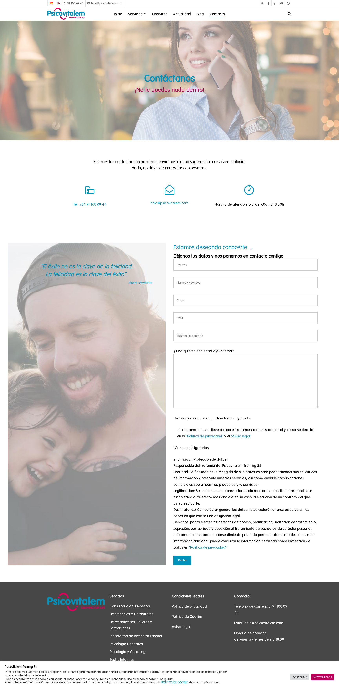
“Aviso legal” (241, 436)
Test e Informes (122, 659)
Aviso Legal (181, 626)
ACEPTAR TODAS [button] (322, 677)
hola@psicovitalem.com (169, 203)
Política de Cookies (187, 616)
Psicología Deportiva (126, 644)
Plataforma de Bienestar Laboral (136, 636)
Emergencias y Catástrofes (131, 614)
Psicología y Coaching (127, 651)
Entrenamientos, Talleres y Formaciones (131, 625)
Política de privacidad (189, 606)
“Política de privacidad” (204, 436)
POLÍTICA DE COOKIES (174, 682)
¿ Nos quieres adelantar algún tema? (203, 351)
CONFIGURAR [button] (300, 677)
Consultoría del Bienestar (130, 606)
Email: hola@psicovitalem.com (258, 623)
